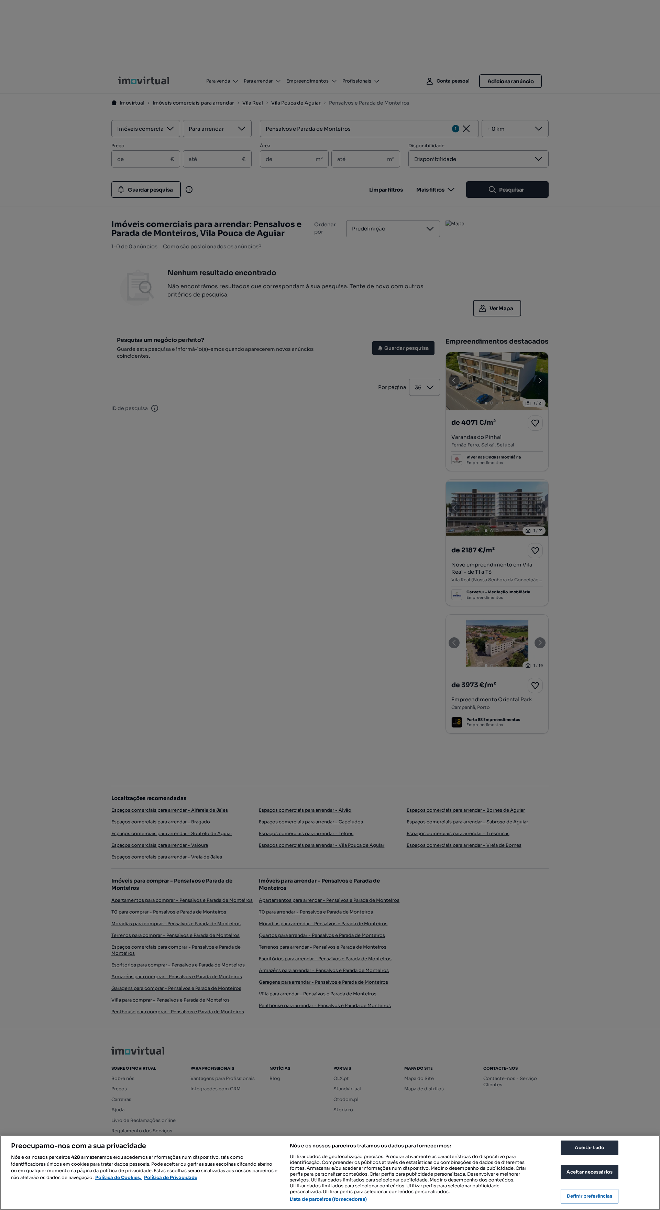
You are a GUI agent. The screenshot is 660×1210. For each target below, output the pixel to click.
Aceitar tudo (589, 1147)
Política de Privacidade (170, 1177)
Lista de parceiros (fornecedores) (328, 1199)
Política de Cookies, (118, 1177)
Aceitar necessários (589, 1172)
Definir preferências (590, 1196)
